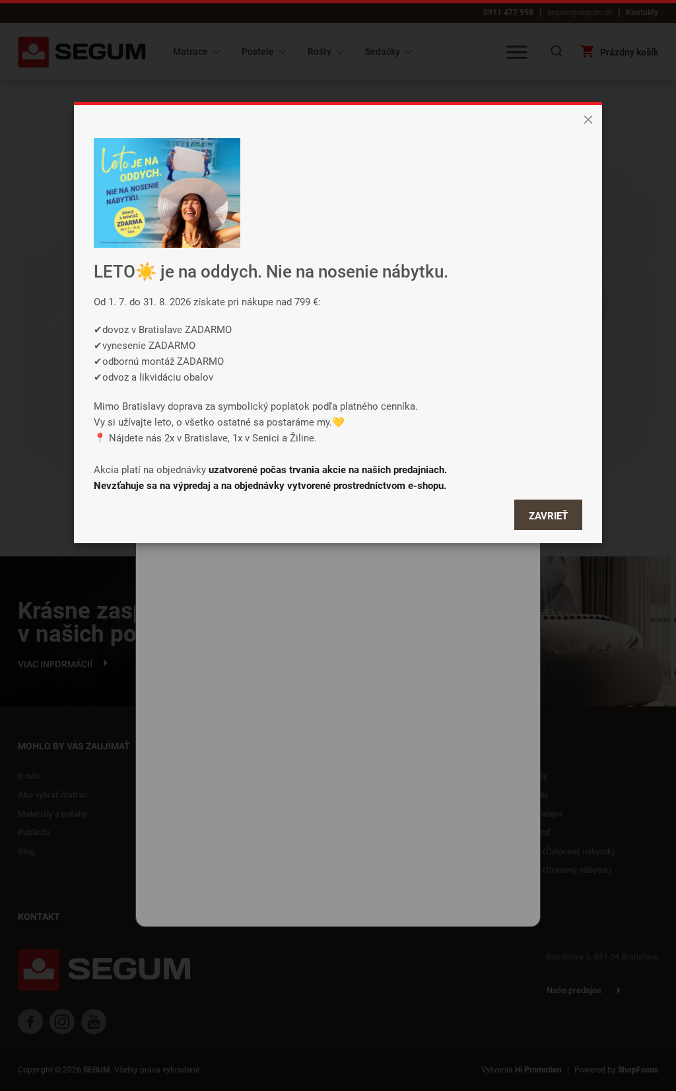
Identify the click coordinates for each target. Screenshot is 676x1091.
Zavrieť (548, 515)
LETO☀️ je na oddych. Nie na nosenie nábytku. (271, 271)
